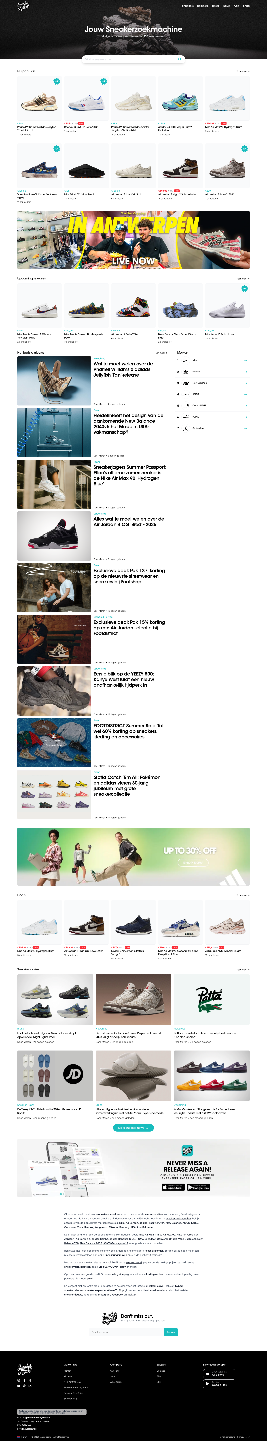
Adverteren (116, 1382)
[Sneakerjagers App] (133, 1168)
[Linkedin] (30, 1385)
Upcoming (180, 1104)
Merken (67, 1370)
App (236, 6)
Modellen (68, 1376)
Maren (27, 1041)
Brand (20, 1028)
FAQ (159, 1376)
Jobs (112, 1376)
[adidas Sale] (133, 857)
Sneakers (187, 6)
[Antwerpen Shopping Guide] (133, 240)
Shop (246, 6)
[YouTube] (18, 1385)
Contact (161, 1370)
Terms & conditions (227, 1437)
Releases (202, 6)
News (226, 6)
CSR (159, 1382)
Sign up (171, 1332)
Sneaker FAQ (70, 1398)
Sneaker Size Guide (73, 1393)
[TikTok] (24, 1385)
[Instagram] (18, 1380)
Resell (215, 6)
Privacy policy (243, 1437)
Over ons (114, 1370)
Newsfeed (101, 1028)
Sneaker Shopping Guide (76, 1387)
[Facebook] (24, 1380)
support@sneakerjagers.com (36, 1418)
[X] (30, 1380)
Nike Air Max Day (72, 1382)
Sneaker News (25, 1104)
